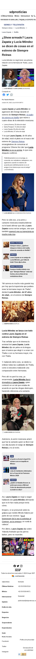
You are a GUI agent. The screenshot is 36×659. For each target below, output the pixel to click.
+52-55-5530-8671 (24, 591)
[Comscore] (18, 576)
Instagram (5, 651)
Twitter (4, 646)
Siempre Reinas (18, 141)
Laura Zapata (6, 32)
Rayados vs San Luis (9, 19)
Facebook (5, 641)
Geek (4, 633)
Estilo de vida (6, 607)
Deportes (5, 612)
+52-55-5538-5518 (24, 586)
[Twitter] (8, 94)
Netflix (16, 32)
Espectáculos (7, 628)
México (16, 16)
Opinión (5, 602)
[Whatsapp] (11, 94)
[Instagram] (21, 566)
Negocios (5, 617)
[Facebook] (4, 94)
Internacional (25, 16)
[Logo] (18, 12)
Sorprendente (7, 622)
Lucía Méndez (20, 28)
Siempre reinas (7, 28)
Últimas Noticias (7, 16)
